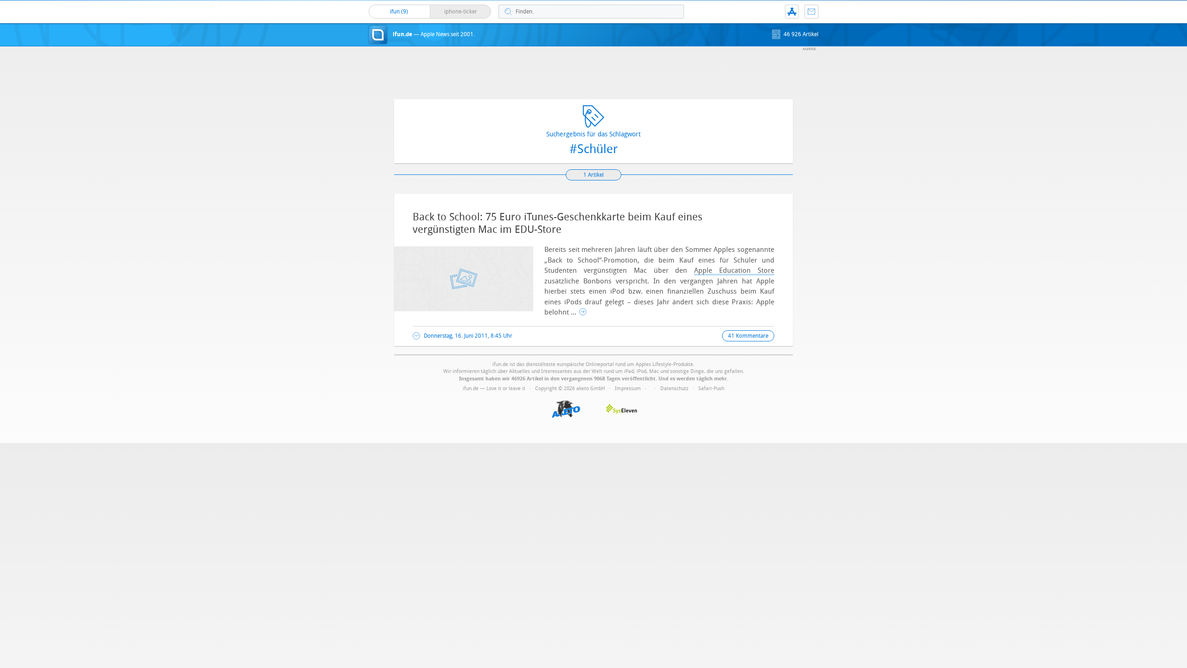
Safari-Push (711, 388)
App (791, 11)
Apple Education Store (734, 270)
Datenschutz (674, 388)
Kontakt (811, 11)
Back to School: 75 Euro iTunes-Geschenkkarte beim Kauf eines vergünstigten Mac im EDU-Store (557, 223)
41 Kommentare (748, 336)
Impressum (628, 388)
